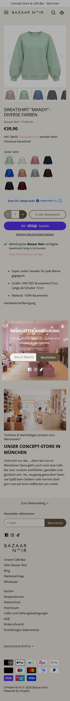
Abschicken (48, 357)
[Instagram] (35, 369)
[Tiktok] (41, 369)
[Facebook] (29, 369)
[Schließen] (62, 326)
